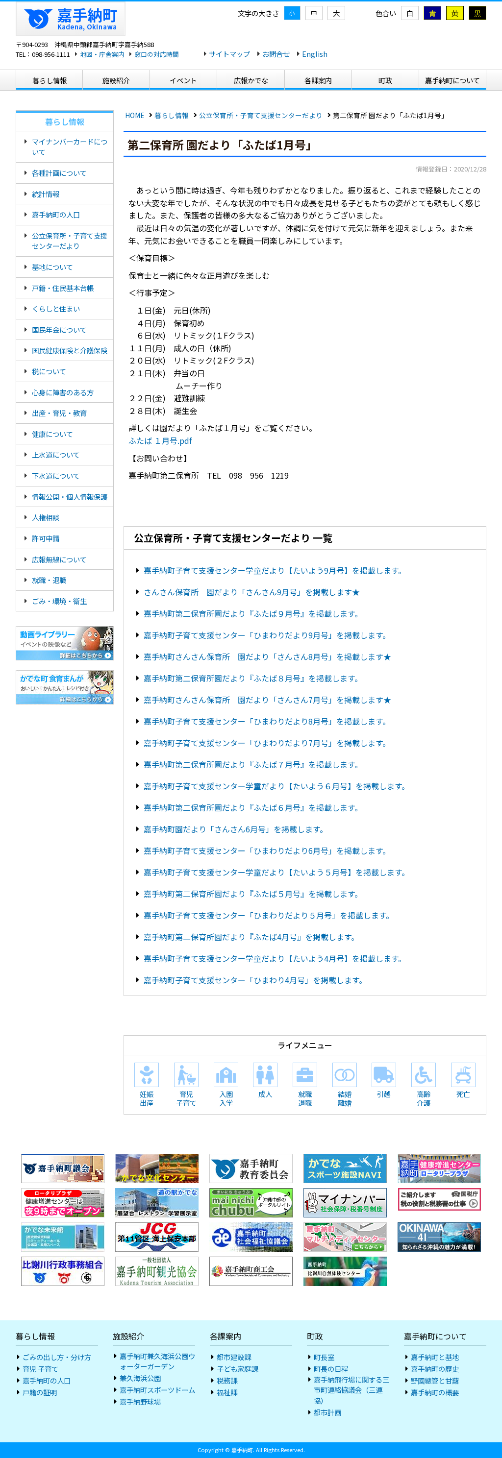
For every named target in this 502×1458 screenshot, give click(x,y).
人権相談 (45, 517)
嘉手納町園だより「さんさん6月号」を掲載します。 (235, 829)
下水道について (56, 475)
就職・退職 (49, 580)
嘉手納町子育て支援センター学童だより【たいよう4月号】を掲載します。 (275, 958)
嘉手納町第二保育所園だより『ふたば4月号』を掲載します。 (251, 937)
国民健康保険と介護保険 (69, 350)
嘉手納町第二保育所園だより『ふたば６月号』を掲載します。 (253, 807)
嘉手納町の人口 (56, 214)
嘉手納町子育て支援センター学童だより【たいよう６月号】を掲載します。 (276, 786)
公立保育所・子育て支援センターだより (261, 115)
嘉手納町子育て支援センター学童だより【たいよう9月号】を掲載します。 (275, 570)
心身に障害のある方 (63, 392)
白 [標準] (409, 13)
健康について (52, 434)
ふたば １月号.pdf (160, 440)
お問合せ (276, 54)
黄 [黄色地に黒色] (455, 13)
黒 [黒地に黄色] (477, 13)
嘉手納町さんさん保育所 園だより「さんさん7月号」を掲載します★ (267, 699)
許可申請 (45, 538)
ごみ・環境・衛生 (59, 601)
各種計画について (59, 173)
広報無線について (59, 559)
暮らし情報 (171, 115)
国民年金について (59, 329)
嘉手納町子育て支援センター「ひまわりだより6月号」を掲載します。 (267, 850)
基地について (52, 267)
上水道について (56, 454)
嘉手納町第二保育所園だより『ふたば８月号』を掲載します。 (253, 678)
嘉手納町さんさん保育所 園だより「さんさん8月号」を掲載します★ (267, 656)
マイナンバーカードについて (69, 146)
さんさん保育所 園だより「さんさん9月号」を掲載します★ (252, 592)
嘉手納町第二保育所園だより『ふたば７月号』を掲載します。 (253, 764)
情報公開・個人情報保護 (69, 496)
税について (49, 371)
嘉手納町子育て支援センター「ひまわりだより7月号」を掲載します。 (267, 743)
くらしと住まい (56, 308)
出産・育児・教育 (59, 413)
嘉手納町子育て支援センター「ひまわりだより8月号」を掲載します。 (267, 721)
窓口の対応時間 (156, 54)
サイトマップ (229, 54)
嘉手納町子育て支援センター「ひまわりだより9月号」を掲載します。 (267, 635)
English (314, 54)
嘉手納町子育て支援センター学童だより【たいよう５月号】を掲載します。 (276, 872)
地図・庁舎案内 (102, 54)
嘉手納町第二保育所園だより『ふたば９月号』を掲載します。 (253, 613)
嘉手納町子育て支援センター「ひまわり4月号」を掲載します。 (255, 980)
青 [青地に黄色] (432, 13)
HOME (134, 115)
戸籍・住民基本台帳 (63, 288)
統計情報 (45, 194)
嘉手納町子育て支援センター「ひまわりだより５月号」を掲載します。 (269, 915)
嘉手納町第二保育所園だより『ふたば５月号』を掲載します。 (253, 893)
